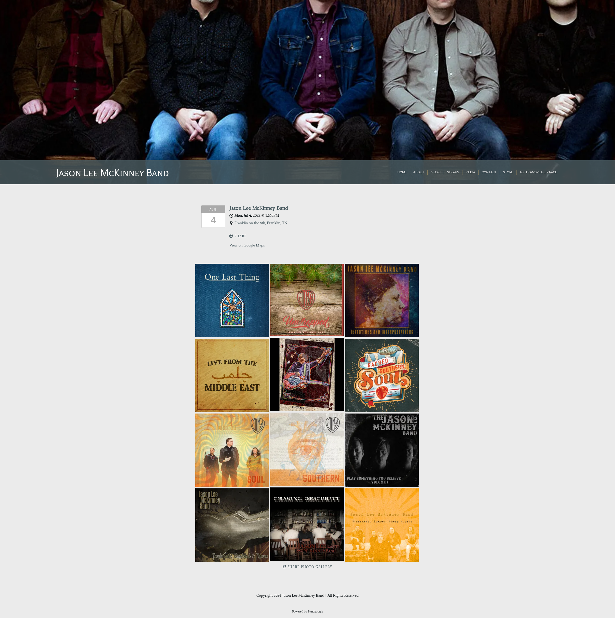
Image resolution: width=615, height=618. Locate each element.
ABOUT (418, 172)
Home (402, 172)
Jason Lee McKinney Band (258, 208)
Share (240, 236)
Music (436, 172)
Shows (453, 172)
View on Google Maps (247, 245)
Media (470, 172)
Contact (489, 172)
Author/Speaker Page (538, 172)
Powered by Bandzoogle (307, 611)
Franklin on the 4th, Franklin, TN (261, 223)
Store (508, 172)
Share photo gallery (310, 567)
